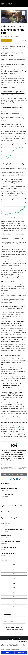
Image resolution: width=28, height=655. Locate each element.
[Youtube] (12, 639)
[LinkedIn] (23, 40)
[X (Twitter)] (20, 40)
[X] (9, 639)
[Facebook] (17, 40)
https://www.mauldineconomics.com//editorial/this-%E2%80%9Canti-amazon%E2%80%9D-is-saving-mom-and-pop (14, 469)
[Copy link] (25, 40)
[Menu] (26, 4)
